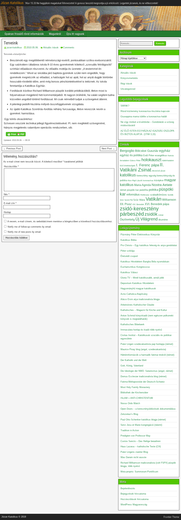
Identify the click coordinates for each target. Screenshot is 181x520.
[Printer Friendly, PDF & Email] (16, 134)
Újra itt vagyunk (75, 34)
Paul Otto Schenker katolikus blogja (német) (143, 419)
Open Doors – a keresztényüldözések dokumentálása (148, 408)
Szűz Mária (139, 200)
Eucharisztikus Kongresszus (135, 267)
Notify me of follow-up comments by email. (29, 226)
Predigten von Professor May (135, 435)
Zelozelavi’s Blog (129, 414)
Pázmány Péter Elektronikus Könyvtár (140, 234)
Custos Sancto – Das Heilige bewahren (140, 441)
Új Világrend (146, 219)
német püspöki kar (129, 190)
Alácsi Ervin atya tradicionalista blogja (140, 299)
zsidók (151, 214)
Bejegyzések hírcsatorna (133, 493)
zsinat (160, 215)
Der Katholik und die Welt (134, 360)
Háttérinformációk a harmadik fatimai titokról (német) (147, 355)
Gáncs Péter (135, 160)
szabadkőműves (158, 194)
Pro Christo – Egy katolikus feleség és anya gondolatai (149, 245)
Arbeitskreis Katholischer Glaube (137, 304)
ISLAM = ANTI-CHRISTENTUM (137, 398)
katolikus (128, 175)
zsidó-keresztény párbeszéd (139, 211)
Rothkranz (144, 195)
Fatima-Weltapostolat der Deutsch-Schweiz (143, 381)
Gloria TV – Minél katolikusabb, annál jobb (142, 277)
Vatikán (153, 199)
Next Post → (108, 148)
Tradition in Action (130, 430)
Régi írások (126, 83)
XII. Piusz (126, 204)
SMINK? (125, 105)
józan (163, 171)
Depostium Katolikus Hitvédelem (137, 283)
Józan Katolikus (12, 3)
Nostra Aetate (162, 185)
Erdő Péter (148, 155)
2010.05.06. (33, 47)
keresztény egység (146, 175)
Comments (68, 47)
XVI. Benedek (138, 204)
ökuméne (163, 219)
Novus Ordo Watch (130, 403)
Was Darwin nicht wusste (133, 457)
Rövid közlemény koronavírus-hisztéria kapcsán (145, 111)
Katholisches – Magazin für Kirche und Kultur (144, 310)
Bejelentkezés (128, 488)
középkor (159, 180)
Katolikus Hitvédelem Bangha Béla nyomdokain (145, 261)
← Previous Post (12, 148)
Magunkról (55, 34)
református (133, 194)
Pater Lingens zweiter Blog (134, 452)
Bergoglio (127, 151)
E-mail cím (10, 203)
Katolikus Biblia (128, 240)
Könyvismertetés (129, 78)
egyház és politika (131, 155)
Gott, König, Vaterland (132, 365)
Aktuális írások (51, 47)
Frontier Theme (171, 517)
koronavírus (148, 180)
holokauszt (151, 159)
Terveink (11, 43)
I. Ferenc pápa (147, 165)
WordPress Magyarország (134, 504)
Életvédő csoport (129, 256)
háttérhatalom (168, 160)
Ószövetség (127, 219)
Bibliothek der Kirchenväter (134, 392)
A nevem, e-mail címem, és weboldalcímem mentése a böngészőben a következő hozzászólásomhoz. (60, 221)
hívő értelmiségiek (127, 166)
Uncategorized (128, 89)
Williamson (169, 199)
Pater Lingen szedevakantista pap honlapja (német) (147, 344)
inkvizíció (156, 171)
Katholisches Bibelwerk (132, 324)
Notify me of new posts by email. (24, 232)
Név (6, 194)
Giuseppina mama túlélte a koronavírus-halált (144, 116)
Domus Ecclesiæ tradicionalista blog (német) (144, 376)
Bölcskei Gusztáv (146, 151)
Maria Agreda (142, 184)
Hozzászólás (11, 166)
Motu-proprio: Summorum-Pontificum (139, 471)
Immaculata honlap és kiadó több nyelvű (141, 329)
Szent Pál (128, 200)
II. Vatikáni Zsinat (142, 167)
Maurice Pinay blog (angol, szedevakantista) (143, 349)
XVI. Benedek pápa (157, 204)
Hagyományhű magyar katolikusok (138, 288)
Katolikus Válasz (129, 272)
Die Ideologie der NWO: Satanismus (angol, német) (147, 371)
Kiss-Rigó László (135, 180)
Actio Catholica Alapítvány (134, 294)
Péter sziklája (128, 250)
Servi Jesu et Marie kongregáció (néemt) (141, 425)
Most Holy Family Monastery (135, 387)
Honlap (7, 212)
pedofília (143, 190)
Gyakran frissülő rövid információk (24, 34)
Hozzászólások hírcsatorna (134, 499)
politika (153, 189)
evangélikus (161, 155)
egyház (164, 151)
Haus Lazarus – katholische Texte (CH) (141, 446)
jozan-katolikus (14, 47)
